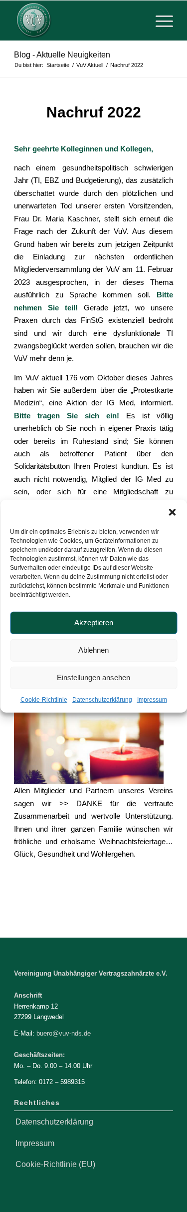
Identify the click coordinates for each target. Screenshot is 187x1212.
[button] (172, 512)
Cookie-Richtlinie (43, 699)
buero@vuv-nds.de (63, 1033)
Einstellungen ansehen (93, 677)
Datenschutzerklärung (102, 699)
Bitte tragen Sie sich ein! (66, 415)
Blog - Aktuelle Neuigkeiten (62, 54)
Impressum (152, 699)
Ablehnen (93, 650)
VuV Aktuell (96, 125)
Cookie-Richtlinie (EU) (55, 1164)
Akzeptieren (93, 622)
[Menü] (159, 20)
